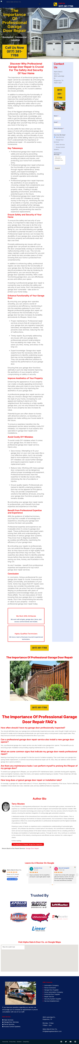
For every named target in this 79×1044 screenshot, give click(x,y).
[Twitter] (65, 1041)
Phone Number (59, 128)
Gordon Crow (38, 868)
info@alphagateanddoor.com (52, 1031)
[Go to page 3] (53, 884)
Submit (57, 168)
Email (56, 122)
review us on (11, 879)
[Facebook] (61, 1041)
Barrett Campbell (64, 868)
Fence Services (60, 144)
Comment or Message (57, 153)
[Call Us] (55, 4)
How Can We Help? (59, 135)
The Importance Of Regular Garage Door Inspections (27, 844)
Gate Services (60, 137)
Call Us (61, 3)
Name (56, 116)
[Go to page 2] (52, 884)
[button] (39, 4)
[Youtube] (70, 1041)
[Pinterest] (75, 1041)
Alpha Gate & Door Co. (14, 870)
